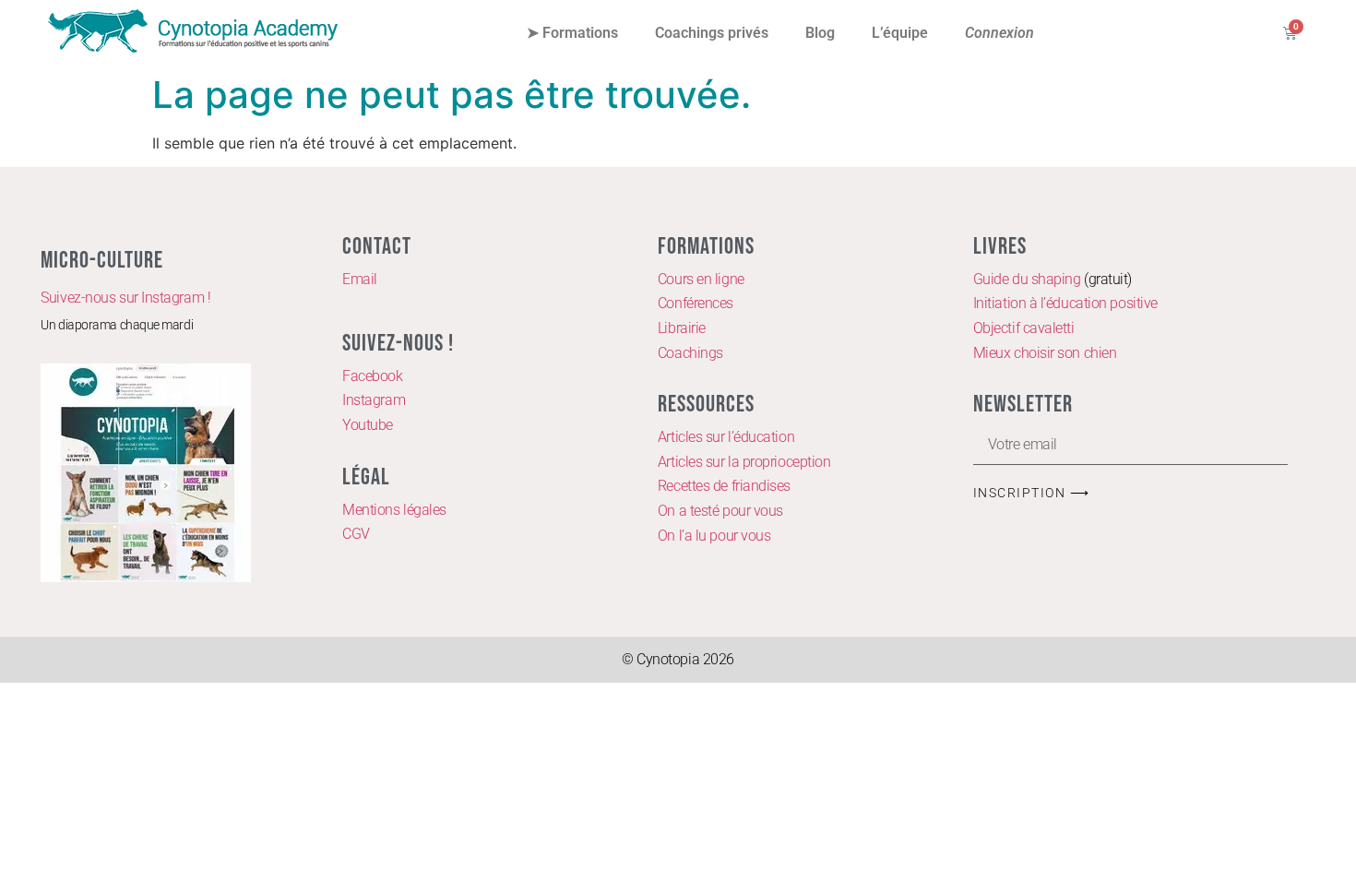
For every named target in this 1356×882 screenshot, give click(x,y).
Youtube (367, 425)
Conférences (695, 303)
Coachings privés (711, 33)
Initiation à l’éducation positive (1065, 303)
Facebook (372, 376)
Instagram (373, 400)
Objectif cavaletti (1024, 328)
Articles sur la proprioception (744, 462)
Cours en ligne (701, 279)
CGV (356, 533)
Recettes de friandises (724, 486)
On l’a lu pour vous (714, 535)
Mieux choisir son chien (1045, 353)
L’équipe (900, 33)
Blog (820, 33)
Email (359, 279)
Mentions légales (394, 509)
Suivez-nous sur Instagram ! (125, 297)
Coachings (690, 353)
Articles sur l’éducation (726, 437)
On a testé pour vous (720, 510)
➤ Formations (572, 33)
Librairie (682, 328)
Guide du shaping (1027, 279)
